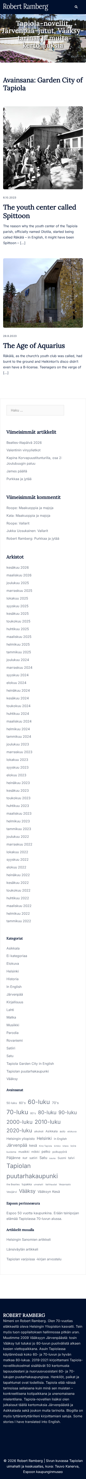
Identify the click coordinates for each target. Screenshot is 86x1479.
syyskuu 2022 (17, 859)
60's (22, 1103)
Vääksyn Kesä (49, 1191)
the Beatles (13, 1184)
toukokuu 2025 (18, 621)
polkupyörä (59, 1151)
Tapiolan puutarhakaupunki (27, 1071)
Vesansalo (65, 1184)
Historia (12, 979)
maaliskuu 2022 (19, 906)
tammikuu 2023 (18, 829)
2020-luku (19, 1130)
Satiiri (10, 1048)
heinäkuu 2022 (18, 875)
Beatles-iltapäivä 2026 (24, 442)
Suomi (62, 1158)
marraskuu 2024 (19, 667)
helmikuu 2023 (18, 821)
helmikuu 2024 (18, 729)
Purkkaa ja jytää (19, 479)
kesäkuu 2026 (17, 567)
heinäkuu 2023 (18, 783)
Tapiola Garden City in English (30, 1063)
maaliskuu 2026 (19, 575)
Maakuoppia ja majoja (36, 508)
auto (62, 1131)
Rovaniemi (14, 1040)
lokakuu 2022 (17, 852)
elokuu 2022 (16, 867)
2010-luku (48, 1121)
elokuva (72, 1131)
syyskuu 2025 (17, 606)
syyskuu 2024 (17, 675)
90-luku (67, 1112)
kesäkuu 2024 (17, 698)
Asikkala (13, 948)
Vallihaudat (51, 1184)
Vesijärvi (11, 1191)
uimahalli (38, 1184)
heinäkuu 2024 (18, 690)
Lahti (10, 1010)
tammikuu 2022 (18, 921)
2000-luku (19, 1122)
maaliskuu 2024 (19, 721)
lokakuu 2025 (17, 598)
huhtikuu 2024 (17, 713)
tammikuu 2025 (18, 652)
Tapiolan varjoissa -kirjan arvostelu (33, 1259)
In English (14, 987)
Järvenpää (14, 994)
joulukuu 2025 (17, 583)
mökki (35, 1151)
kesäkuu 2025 (17, 613)
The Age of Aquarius (34, 345)
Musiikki (12, 1025)
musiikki (23, 1151)
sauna (52, 1158)
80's (33, 1113)
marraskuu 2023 (19, 752)
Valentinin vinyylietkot (23, 450)
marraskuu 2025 (19, 590)
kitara (65, 1146)
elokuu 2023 (16, 775)
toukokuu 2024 (18, 706)
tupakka (27, 1184)
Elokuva (12, 963)
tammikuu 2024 (18, 736)
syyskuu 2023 (17, 767)
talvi (71, 1158)
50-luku (11, 1103)
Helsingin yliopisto (20, 1139)
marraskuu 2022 (19, 844)
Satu (9, 1056)
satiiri (33, 1158)
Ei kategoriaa (16, 956)
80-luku (47, 1112)
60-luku (39, 1101)
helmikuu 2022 (18, 913)
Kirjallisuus (14, 1002)
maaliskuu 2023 (19, 813)
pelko (46, 1151)
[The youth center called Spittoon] (43, 147)
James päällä (16, 471)
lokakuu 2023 (17, 760)
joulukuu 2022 (17, 836)
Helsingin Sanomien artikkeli (28, 1239)
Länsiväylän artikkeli (22, 1249)
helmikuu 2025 (18, 644)
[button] (76, 7)
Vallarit (24, 523)
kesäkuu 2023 (17, 790)
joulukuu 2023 (17, 744)
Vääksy (12, 1079)
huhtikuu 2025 (17, 629)
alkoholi (38, 1131)
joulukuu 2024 (17, 660)
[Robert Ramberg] (25, 7)
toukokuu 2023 (18, 798)
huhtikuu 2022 (17, 898)
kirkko (57, 1146)
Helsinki (12, 971)
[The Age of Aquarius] (43, 293)
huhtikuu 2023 (17, 806)
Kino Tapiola (45, 1146)
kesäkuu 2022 (17, 883)
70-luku (17, 1112)
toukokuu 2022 (18, 890)
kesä (33, 1145)
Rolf (25, 1158)
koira (73, 1145)
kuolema (11, 1151)
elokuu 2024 (16, 683)
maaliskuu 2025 (19, 637)
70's (55, 1103)
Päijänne (13, 1158)
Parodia (12, 1033)
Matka (11, 1017)
